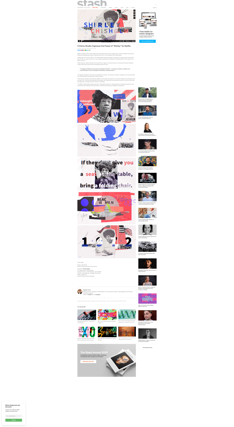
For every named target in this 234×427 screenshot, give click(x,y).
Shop (122, 7)
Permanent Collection (83, 7)
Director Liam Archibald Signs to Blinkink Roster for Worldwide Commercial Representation (145, 100)
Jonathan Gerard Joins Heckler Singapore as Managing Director (145, 168)
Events (133, 7)
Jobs (127, 7)
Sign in (155, 7)
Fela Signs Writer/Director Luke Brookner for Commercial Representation (145, 323)
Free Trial (95, 7)
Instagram (98, 294)
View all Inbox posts (147, 347)
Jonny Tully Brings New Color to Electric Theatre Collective (145, 118)
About (116, 7)
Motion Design (103, 301)
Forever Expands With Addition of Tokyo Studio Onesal (146, 220)
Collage (92, 301)
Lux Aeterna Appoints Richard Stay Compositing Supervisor (146, 151)
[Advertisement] (147, 67)
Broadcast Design (86, 301)
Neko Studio (120, 301)
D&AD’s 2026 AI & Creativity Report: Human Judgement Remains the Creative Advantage (146, 186)
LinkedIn (90, 294)
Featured (97, 301)
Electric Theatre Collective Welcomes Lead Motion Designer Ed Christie (147, 203)
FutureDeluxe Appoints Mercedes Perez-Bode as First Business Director (147, 134)
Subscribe (103, 7)
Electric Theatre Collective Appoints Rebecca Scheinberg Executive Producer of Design (146, 288)
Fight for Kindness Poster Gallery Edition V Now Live (146, 306)
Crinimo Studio (86, 268)
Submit (110, 7)
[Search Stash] (156, 5)
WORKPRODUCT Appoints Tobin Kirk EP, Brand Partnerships (146, 341)
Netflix (124, 301)
